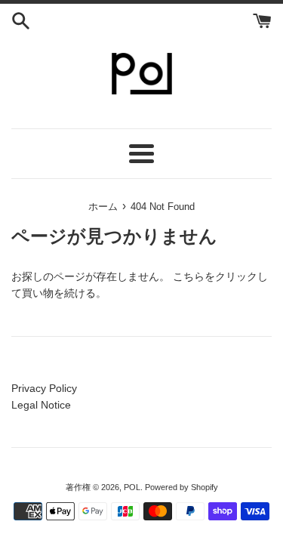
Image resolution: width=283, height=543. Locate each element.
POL (132, 487)
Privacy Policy (44, 388)
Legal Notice (41, 405)
